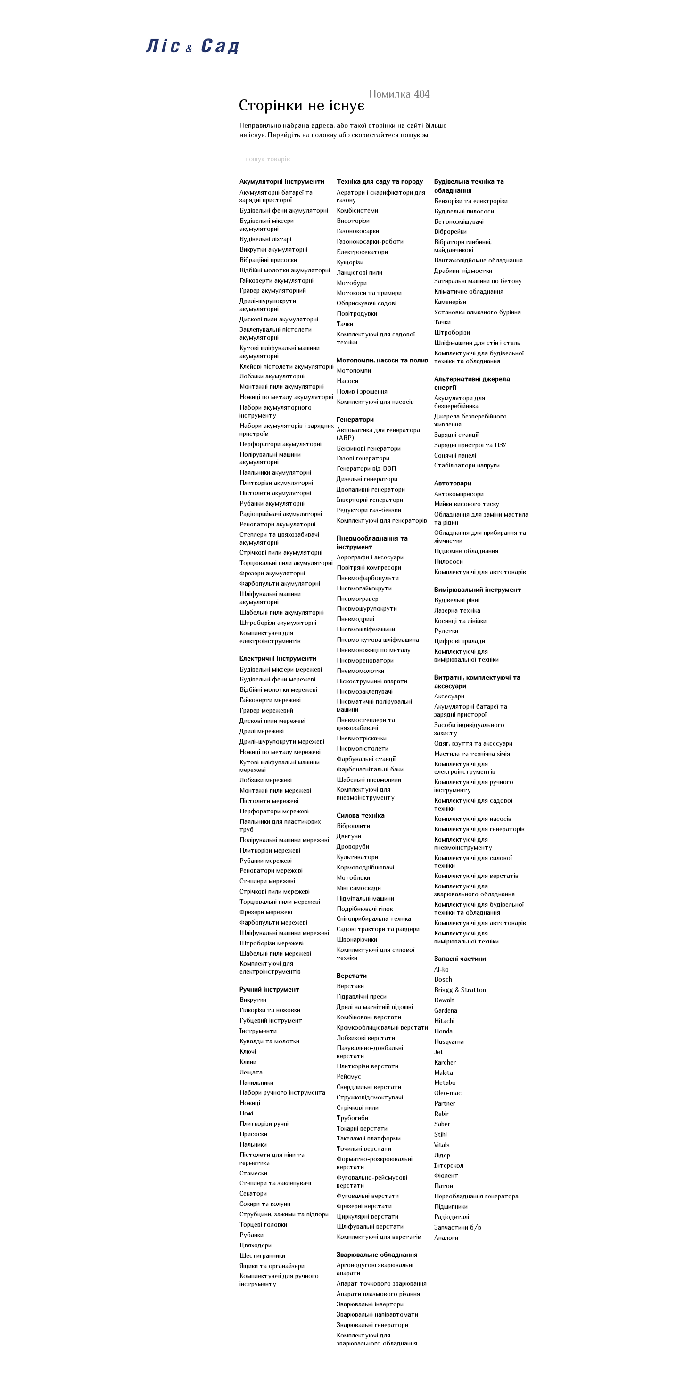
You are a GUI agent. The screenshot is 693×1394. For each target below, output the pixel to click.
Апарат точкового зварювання (382, 1283)
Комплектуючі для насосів (375, 401)
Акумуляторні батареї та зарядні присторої (276, 196)
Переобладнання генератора (476, 1196)
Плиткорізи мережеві (269, 850)
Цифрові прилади (459, 641)
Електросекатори (362, 251)
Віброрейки (450, 231)
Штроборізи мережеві (271, 943)
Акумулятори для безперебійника (459, 402)
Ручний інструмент (269, 989)
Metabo (445, 1082)
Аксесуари (449, 696)
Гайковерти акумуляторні (276, 280)
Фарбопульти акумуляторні (279, 583)
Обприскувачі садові (366, 303)
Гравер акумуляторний (272, 290)
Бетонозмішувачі (459, 221)
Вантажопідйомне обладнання (478, 260)
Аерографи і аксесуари (370, 557)
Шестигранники (262, 1255)
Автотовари (452, 483)
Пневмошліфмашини (366, 629)
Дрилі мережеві (261, 731)
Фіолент (446, 1175)
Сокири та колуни (264, 1203)
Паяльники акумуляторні (275, 472)
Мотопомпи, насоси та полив (382, 360)
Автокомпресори (459, 494)
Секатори (253, 1193)
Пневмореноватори (365, 660)
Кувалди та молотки (269, 1041)
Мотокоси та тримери (369, 292)
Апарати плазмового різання (378, 1293)
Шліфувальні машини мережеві (284, 932)
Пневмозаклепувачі (365, 691)
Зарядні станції (456, 434)
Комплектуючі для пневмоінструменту (366, 793)
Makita (443, 1072)
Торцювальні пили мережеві (279, 901)
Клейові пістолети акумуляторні (286, 366)
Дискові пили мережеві (272, 720)
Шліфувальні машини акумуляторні (270, 598)
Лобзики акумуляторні (272, 376)
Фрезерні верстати (364, 1206)
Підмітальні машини (365, 898)
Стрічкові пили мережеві (274, 891)
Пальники (253, 1144)
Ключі (247, 1051)
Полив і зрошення (362, 391)
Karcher (445, 1062)
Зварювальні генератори (372, 1324)
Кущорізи (350, 262)
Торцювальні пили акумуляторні (286, 562)
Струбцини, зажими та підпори (284, 1214)
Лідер (442, 1155)
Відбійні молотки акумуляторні (284, 270)
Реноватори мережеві (271, 870)
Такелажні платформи (369, 1138)
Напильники (256, 1082)
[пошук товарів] (448, 158)
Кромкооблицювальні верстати (382, 1027)
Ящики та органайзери (272, 1266)
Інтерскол (448, 1165)
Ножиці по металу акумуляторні (286, 397)
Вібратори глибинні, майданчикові (463, 246)
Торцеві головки (263, 1224)
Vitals (442, 1144)
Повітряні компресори (369, 567)
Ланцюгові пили (359, 272)
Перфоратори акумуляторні (280, 444)
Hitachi (444, 1021)
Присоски (253, 1134)
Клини (247, 1062)
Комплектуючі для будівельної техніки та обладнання (479, 357)
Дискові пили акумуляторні (278, 319)
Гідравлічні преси (362, 996)
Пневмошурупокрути (367, 608)
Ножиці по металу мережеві (280, 751)
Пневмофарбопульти (368, 578)
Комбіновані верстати (369, 1017)
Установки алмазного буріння (477, 312)
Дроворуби (353, 846)
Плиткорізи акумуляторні (276, 482)
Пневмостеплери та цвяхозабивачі (366, 723)
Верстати (352, 975)
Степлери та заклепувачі (275, 1183)
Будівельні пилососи (464, 211)
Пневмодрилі (355, 619)
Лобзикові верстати (366, 1037)
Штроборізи (452, 332)
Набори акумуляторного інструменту (275, 411)
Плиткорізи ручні (264, 1123)
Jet (438, 1052)
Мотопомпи (354, 370)
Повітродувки (357, 313)
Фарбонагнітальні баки (370, 769)
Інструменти (258, 1030)
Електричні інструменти (277, 658)
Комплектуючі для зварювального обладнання (377, 1339)
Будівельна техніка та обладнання (469, 185)
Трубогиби (352, 1118)
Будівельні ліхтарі (265, 239)
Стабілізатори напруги (467, 465)
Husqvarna (449, 1041)
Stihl (440, 1134)
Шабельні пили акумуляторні (281, 612)
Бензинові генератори (369, 448)
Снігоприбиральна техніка (374, 918)
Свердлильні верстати (369, 1087)
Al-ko (441, 969)
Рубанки (251, 1234)
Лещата (251, 1072)
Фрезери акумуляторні (272, 573)
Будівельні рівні (456, 600)
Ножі (246, 1113)
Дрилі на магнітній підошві (375, 1006)
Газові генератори (363, 458)
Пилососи (448, 561)
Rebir (441, 1113)
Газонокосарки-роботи (370, 241)
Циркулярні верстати (367, 1216)
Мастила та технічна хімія (472, 753)
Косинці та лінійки (460, 620)
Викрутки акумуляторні (273, 249)
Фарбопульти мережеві (273, 922)
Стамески (253, 1173)
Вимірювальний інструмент (477, 589)
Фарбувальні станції (366, 759)
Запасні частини (460, 958)
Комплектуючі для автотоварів (480, 571)
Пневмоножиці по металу (374, 650)
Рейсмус (349, 1076)
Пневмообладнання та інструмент (372, 542)
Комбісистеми (357, 210)
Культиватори (357, 857)
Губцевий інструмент (270, 1020)
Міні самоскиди (359, 888)
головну (324, 135)
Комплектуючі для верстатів (379, 1236)
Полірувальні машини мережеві (284, 840)
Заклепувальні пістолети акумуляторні (275, 333)
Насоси (347, 381)
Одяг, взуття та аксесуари (473, 743)
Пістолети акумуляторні (275, 493)
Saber (442, 1124)
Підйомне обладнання (466, 551)
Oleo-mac (448, 1093)
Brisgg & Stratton (460, 989)
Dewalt (444, 1000)
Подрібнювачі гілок (365, 908)
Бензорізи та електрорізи (471, 201)
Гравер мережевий (266, 710)
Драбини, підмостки (463, 270)
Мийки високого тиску (466, 504)
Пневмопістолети (362, 748)
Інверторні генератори (370, 499)
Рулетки (446, 630)
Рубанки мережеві (265, 860)
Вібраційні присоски (268, 259)
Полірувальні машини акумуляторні (270, 458)
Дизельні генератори (367, 479)
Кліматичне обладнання (468, 291)
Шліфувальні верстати (370, 1226)
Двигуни (349, 836)
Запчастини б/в (457, 1227)
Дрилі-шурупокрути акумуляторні (267, 304)
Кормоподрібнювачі (365, 867)
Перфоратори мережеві (274, 811)
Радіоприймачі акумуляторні (280, 513)
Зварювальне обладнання (377, 1254)
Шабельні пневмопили (369, 779)
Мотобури (352, 283)
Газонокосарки (358, 231)
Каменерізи (450, 301)
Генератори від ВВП (366, 468)
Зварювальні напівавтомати (377, 1314)
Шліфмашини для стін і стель (477, 342)
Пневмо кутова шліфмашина (378, 639)
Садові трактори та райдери (378, 929)
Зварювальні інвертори (370, 1304)
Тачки (345, 324)
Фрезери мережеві (265, 912)
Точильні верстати (364, 1148)
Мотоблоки (353, 877)
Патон (443, 1185)
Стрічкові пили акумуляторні (280, 552)
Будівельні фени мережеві (277, 679)
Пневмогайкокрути (364, 588)
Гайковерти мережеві (270, 700)
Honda (443, 1031)
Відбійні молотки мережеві (278, 689)
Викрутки (252, 999)
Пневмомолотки (360, 670)
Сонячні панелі (455, 455)
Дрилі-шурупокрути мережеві (281, 741)
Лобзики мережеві (265, 780)
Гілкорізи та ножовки (269, 1010)
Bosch (443, 979)
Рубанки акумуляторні (272, 503)
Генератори (355, 419)
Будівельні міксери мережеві (280, 669)
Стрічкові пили (358, 1107)
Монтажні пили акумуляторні (281, 386)
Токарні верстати (362, 1128)
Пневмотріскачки (362, 738)
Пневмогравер (358, 598)
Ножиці (249, 1103)
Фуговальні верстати (368, 1195)
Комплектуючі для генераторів (382, 520)
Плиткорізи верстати (367, 1066)
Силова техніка (361, 815)
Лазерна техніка (457, 610)
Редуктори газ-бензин (369, 510)
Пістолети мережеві (268, 800)
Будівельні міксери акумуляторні (266, 224)
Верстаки (350, 986)
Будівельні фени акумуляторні (283, 210)
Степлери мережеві (267, 881)
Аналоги (446, 1237)
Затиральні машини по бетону (478, 281)
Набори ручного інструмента (282, 1092)
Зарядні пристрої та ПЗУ (470, 445)
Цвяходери (255, 1245)
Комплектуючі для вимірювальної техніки (466, 655)
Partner (444, 1103)
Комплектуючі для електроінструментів (270, 637)
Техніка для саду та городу (380, 181)
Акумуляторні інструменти (281, 181)
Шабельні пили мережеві (275, 953)
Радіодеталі (451, 1217)
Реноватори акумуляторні (277, 524)
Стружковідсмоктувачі (370, 1097)
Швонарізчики (357, 939)
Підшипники (451, 1206)
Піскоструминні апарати (372, 681)
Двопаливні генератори (371, 489)
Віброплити (353, 825)
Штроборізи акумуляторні (277, 622)
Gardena (445, 1010)
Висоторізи (353, 220)
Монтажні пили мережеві (275, 790)
